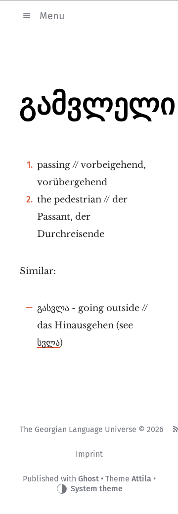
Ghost (88, 478)
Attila (141, 478)
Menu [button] (52, 15)
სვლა (48, 342)
